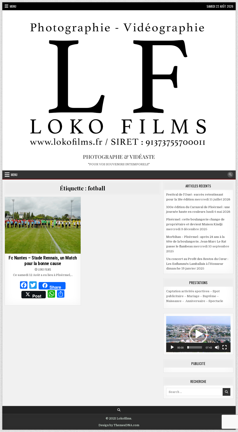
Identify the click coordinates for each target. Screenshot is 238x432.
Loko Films (44, 269)
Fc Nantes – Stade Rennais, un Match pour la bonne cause (43, 260)
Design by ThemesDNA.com (119, 425)
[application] (198, 334)
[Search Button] (230, 174)
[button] (198, 334)
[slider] (194, 347)
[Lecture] (172, 347)
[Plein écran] (224, 347)
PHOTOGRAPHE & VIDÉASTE (119, 156)
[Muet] (217, 347)
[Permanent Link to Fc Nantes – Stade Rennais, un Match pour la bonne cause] (43, 225)
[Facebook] (23, 285)
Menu (13, 6)
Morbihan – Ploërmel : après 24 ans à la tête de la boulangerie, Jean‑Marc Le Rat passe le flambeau (196, 241)
